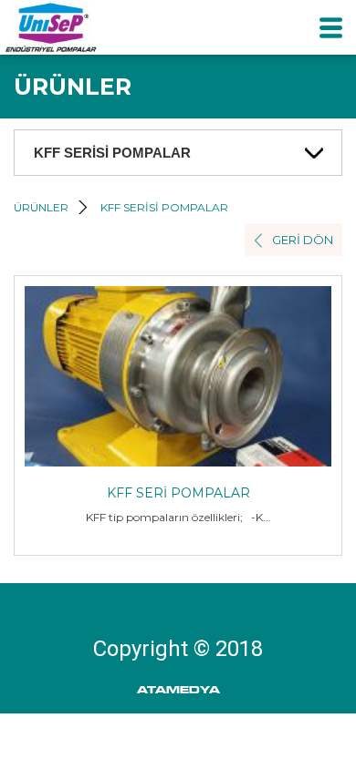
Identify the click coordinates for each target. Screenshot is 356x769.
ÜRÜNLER (41, 207)
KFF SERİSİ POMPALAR (164, 207)
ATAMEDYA (178, 690)
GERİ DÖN (302, 239)
